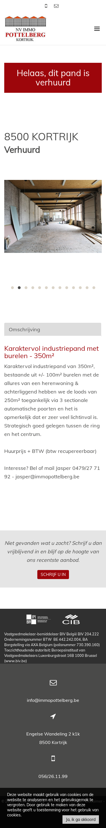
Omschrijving (24, 329)
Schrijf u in (53, 574)
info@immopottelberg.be (53, 700)
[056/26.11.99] (47, 5)
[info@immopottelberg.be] (56, 5)
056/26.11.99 (53, 776)
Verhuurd (22, 149)
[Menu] (97, 28)
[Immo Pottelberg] (25, 28)
